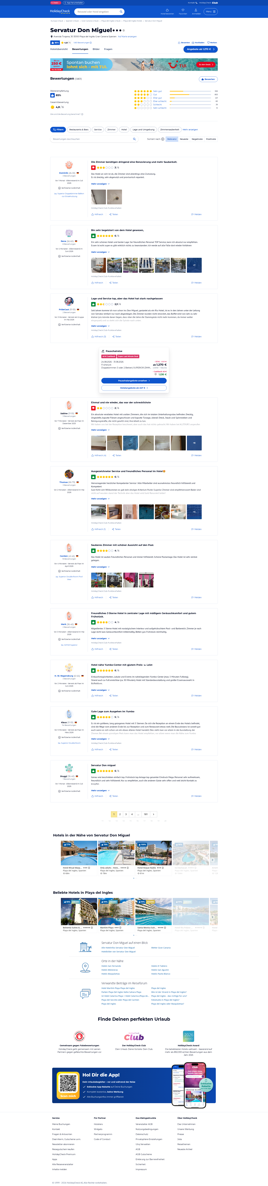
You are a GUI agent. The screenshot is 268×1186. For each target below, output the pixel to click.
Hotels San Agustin (160, 970)
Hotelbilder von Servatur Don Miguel (118, 951)
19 (158, 821)
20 (165, 821)
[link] (167, 11)
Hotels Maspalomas (110, 973)
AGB (138, 1149)
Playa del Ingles (108, 1003)
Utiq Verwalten (143, 1144)
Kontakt (191, 3)
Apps (54, 1159)
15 (130, 821)
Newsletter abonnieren (63, 1144)
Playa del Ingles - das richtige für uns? (169, 996)
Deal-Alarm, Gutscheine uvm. (66, 1139)
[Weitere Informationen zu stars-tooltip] (123, 30)
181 (146, 814)
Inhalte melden (59, 1169)
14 (124, 821)
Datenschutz (142, 1134)
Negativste (197, 139)
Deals (54, 3)
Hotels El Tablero (159, 966)
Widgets (98, 1129)
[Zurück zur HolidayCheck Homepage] (60, 12)
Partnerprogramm (103, 1134)
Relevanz (171, 139)
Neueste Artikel (184, 1149)
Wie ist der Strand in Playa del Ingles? (168, 992)
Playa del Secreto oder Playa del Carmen (120, 1000)
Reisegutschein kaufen (63, 1149)
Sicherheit (141, 1164)
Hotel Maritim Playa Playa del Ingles (118, 988)
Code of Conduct (102, 1139)
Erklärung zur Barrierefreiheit (150, 1159)
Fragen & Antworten (62, 1134)
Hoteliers (98, 1124)
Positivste (211, 139)
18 (151, 821)
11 (103, 821)
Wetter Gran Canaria (161, 947)
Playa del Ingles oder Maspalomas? (167, 1003)
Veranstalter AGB (144, 1124)
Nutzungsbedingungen (147, 1129)
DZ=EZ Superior (70, 645)
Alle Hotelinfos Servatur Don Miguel (118, 947)
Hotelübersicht (59, 49)
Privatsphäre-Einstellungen (149, 1139)
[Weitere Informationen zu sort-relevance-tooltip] (162, 139)
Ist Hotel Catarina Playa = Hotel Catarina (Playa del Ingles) (125, 996)
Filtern (60, 129)
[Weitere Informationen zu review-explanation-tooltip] (90, 43)
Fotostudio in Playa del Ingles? (165, 1000)
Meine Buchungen (61, 1124)
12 (110, 821)
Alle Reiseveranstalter (62, 1164)
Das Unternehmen (186, 1124)
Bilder (96, 49)
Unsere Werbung (185, 1129)
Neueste (184, 139)
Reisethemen (183, 1144)
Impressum (141, 1169)
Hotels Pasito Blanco (160, 973)
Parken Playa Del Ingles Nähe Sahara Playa (121, 992)
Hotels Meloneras (109, 970)
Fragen (108, 49)
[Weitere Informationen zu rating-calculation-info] (82, 114)
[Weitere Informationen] (156, 374)
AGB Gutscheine (144, 1154)
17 (144, 821)
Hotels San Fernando (111, 966)
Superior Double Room (71, 743)
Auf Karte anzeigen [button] (127, 36)
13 (117, 821)
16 (137, 821)
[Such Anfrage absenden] (121, 11)
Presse (180, 1134)
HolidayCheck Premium (64, 1154)
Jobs (179, 1139)
